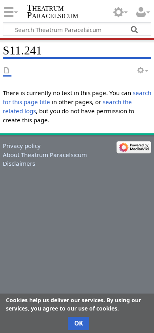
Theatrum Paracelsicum (52, 11)
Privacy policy (22, 146)
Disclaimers (19, 163)
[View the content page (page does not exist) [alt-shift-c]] (7, 70)
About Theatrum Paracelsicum (45, 155)
